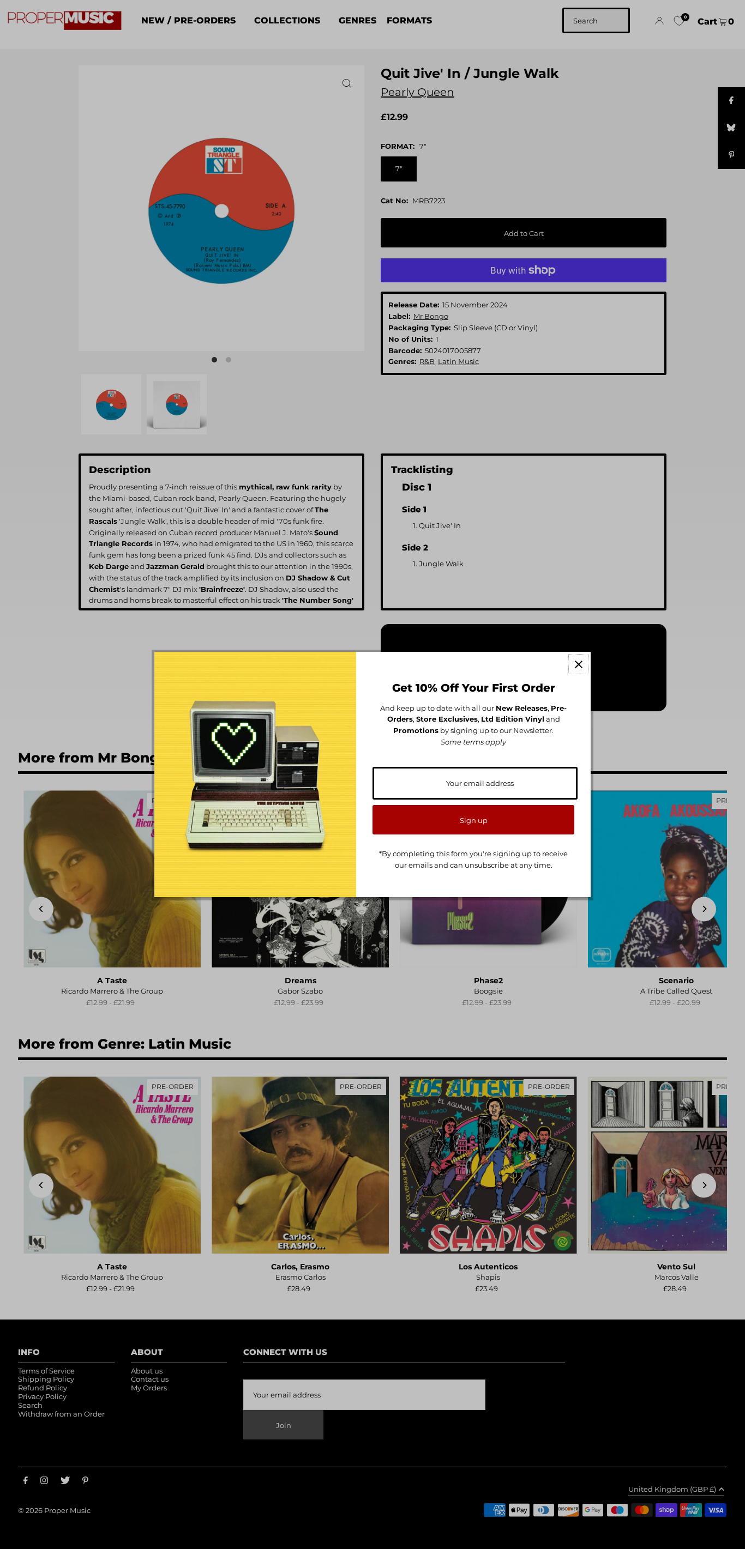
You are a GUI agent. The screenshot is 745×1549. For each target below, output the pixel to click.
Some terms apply (473, 741)
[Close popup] (578, 664)
